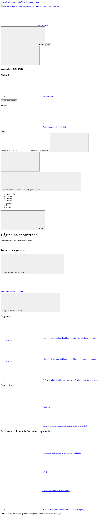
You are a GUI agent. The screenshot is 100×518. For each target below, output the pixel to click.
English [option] (9, 196)
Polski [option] (8, 207)
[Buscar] (69, 142)
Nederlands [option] (10, 194)
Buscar (3, 151)
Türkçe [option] (8, 205)
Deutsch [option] (9, 198)
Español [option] (9, 203)
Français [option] (9, 201)
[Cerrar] (20, 55)
